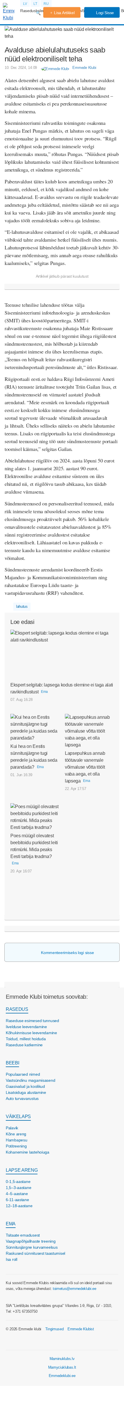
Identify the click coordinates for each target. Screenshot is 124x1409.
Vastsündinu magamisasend (30, 1080)
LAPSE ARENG (21, 1170)
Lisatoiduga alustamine (26, 1092)
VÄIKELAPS (18, 1116)
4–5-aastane (17, 1193)
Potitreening (16, 1146)
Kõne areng (16, 1134)
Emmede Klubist (80, 1329)
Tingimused (54, 1329)
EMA (11, 1223)
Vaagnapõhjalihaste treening (30, 1241)
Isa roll (11, 1259)
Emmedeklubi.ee (62, 1376)
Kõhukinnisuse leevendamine (31, 1032)
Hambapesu (16, 1140)
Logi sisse (104, 12)
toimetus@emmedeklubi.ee (74, 1288)
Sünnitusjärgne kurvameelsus (31, 1247)
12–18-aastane (19, 1205)
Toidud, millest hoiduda (26, 1038)
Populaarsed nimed (23, 1074)
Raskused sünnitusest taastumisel (35, 1253)
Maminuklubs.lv (62, 1359)
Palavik (12, 1128)
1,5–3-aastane (18, 1187)
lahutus (22, 606)
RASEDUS (17, 1009)
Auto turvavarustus (22, 1098)
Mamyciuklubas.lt (62, 1367)
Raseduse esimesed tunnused (32, 1020)
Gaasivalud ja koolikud (25, 1086)
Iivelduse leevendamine (26, 1026)
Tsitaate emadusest (23, 1235)
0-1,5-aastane (18, 1181)
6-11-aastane (17, 1199)
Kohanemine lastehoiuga (27, 1152)
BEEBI (12, 1062)
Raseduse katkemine (24, 1045)
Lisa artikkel (64, 12)
